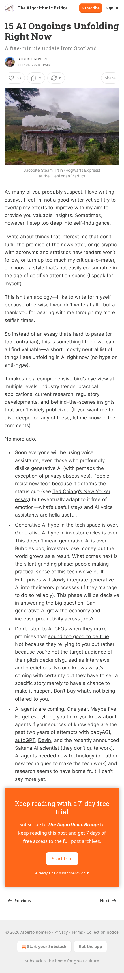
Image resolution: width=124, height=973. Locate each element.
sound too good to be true (78, 636)
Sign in (112, 8)
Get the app (90, 946)
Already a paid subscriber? (62, 873)
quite (92, 748)
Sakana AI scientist (37, 748)
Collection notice (103, 932)
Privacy (61, 932)
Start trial (62, 858)
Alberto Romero (33, 59)
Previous (22, 900)
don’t (79, 748)
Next (105, 900)
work (105, 748)
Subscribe (91, 8)
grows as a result (49, 556)
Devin (44, 740)
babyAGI (100, 732)
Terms (77, 932)
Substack (33, 961)
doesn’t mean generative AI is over (66, 541)
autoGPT (25, 740)
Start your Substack (47, 946)
